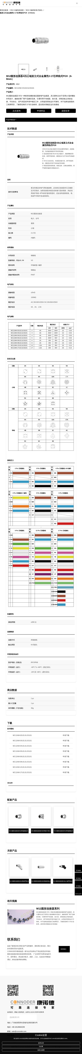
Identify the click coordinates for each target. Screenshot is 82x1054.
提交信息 (43, 1017)
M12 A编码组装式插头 (50, 10)
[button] (61, 69)
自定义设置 (41, 1050)
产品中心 (6, 10)
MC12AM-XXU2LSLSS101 (24, 88)
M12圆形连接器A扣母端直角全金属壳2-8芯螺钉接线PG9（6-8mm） (41, 886)
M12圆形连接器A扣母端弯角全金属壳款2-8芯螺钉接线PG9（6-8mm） (19, 886)
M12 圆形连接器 (18, 10)
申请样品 (41, 111)
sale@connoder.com (19, 1031)
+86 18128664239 (18, 1027)
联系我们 (64, 949)
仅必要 (41, 1046)
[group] (40, 40)
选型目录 (66, 111)
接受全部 (41, 1043)
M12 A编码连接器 (33, 10)
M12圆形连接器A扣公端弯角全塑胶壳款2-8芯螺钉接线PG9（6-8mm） (62, 886)
